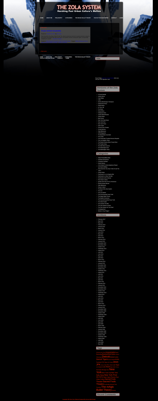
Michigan (104, 369)
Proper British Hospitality (51, 31)
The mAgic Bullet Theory (105, 388)
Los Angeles (99, 367)
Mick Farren (101, 118)
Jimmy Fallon (101, 116)
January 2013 (101, 241)
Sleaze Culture (102, 187)
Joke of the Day (45, 42)
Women (114, 390)
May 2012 (100, 256)
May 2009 (100, 322)
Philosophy (58, 18)
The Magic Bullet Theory (83, 18)
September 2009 (102, 314)
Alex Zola (59, 33)
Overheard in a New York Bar (105, 176)
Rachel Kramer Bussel (103, 183)
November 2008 (102, 333)
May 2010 (100, 300)
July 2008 (100, 340)
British (77, 41)
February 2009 (101, 327)
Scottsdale (107, 384)
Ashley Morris (101, 96)
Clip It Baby (101, 98)
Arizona (98, 352)
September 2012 (102, 248)
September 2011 (102, 270)
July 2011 (100, 274)
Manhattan (99, 369)
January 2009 (101, 329)
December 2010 (102, 287)
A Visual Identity (102, 94)
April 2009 (100, 323)
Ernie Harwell (111, 359)
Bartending (99, 354)
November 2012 (102, 245)
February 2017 (101, 219)
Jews (115, 361)
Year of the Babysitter (101, 18)
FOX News (105, 362)
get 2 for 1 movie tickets (108, 78)
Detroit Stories (101, 163)
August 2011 (101, 272)
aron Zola (102, 352)
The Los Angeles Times (104, 140)
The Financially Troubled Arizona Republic (108, 138)
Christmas (99, 357)
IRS (108, 362)
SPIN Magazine (102, 133)
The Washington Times (104, 149)
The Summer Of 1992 (103, 203)
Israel (111, 362)
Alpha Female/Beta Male (104, 157)
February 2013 (101, 239)
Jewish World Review (103, 114)
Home (41, 18)
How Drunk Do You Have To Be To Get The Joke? (58, 41)
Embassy (81, 41)
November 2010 (102, 289)
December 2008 (102, 331)
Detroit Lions (114, 357)
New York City (106, 372)
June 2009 (100, 320)
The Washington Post (103, 147)
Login (121, 18)
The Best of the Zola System (105, 189)
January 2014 (101, 230)
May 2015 (100, 223)
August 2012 (101, 250)
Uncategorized (101, 209)
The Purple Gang (102, 144)
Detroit (106, 356)
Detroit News (101, 105)
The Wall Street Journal (104, 146)
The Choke (101, 136)
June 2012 (100, 254)
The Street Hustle (102, 201)
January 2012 (101, 263)
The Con (100, 190)
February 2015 (101, 224)
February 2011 (101, 283)
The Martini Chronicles (103, 198)
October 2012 (101, 246)
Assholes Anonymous (103, 159)
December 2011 (102, 265)
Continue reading (58, 38)
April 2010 (100, 301)
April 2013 (100, 235)
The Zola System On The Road (105, 207)
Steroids (112, 384)
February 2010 (101, 305)
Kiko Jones (110, 365)
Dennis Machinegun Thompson (106, 101)
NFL (97, 377)
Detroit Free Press (102, 103)
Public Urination (53, 42)
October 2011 (101, 268)
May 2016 (100, 221)
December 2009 (102, 309)
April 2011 (100, 279)
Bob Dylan (111, 354)
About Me (49, 18)
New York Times (102, 123)
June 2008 (100, 342)
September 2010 (102, 292)
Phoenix (113, 377)
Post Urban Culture (103, 179)
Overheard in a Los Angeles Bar (106, 174)
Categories (68, 18)
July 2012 (100, 252)
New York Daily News (103, 120)
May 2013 (100, 234)
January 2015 (101, 226)
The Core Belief (102, 192)
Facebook (98, 362)
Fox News (100, 109)
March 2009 (101, 325)
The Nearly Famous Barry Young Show (107, 142)
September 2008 (102, 336)
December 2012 (102, 243)
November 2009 (102, 311)
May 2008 (100, 344)
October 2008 (101, 334)
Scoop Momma (102, 129)
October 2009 (101, 312)
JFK (98, 364)
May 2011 (100, 278)
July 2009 (100, 318)
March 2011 (101, 281)
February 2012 (101, 261)
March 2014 (101, 228)
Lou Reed (106, 367)
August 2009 (101, 316)
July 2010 (100, 296)
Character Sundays (103, 161)
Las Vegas (116, 365)
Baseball (105, 354)
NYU (101, 377)
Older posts (43, 27)
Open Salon (101, 125)
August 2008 (101, 338)
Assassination (110, 352)
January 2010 (101, 307)
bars (117, 352)
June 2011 (100, 276)
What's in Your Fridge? (103, 211)
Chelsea (117, 354)
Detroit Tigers (102, 359)
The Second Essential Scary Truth (106, 200)
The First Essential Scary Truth (105, 194)
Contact (114, 18)
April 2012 (100, 257)
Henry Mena (101, 111)
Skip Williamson (102, 131)
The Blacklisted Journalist (104, 135)
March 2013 (101, 237)
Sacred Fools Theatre (103, 127)
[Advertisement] (101, 67)
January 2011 (101, 285)
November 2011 (102, 267)
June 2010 (100, 298)
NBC (108, 369)
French (86, 41)
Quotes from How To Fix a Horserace (107, 181)
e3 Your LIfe (101, 107)
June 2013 (100, 232)
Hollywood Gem (102, 112)
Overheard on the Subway (104, 178)
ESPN (117, 359)
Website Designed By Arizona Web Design (85, 399)
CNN (99, 100)
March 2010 (101, 303)
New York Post (101, 122)
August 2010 (101, 294)
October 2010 (101, 290)
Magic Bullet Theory (114, 367)
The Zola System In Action (104, 205)
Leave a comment (62, 42)
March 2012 (101, 259)
